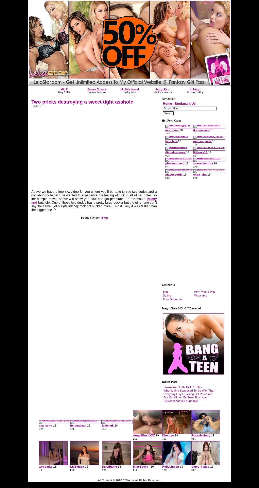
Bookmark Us (185, 103)
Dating (167, 295)
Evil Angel (195, 89)
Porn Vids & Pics (204, 291)
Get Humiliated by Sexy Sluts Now (185, 397)
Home (167, 103)
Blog (104, 217)
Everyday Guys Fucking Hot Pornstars (187, 394)
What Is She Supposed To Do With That (188, 390)
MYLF (64, 89)
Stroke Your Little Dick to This (182, 387)
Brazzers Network (96, 89)
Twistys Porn (162, 89)
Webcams (200, 295)
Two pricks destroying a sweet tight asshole (82, 102)
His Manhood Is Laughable (180, 400)
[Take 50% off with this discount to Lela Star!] (129, 84)
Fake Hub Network (130, 89)
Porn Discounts (172, 299)
